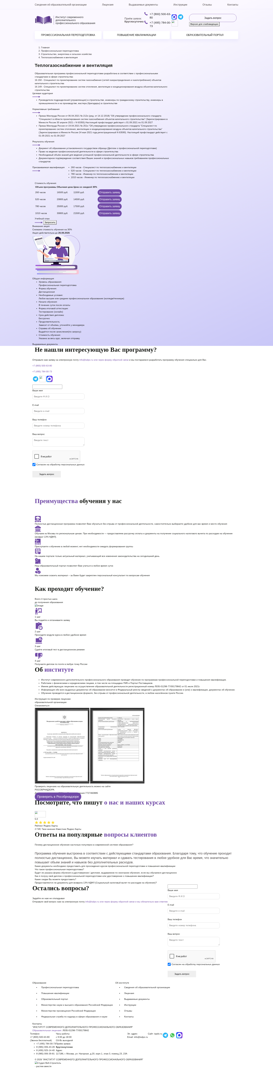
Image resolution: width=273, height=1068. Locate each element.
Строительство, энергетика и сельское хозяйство (66, 54)
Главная (45, 47)
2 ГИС (38, 829)
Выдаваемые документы (143, 4)
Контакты (232, 4)
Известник (61, 829)
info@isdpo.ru (86, 360)
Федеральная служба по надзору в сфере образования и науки (74, 1016)
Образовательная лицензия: (47, 1030)
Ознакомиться (42, 705)
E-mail (35, 405)
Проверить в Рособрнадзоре (58, 796)
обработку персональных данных (67, 464)
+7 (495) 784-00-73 (160, 24)
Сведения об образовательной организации (61, 4)
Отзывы (207, 4)
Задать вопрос (212, 18)
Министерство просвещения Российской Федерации (68, 1010)
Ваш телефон (39, 419)
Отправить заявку (109, 192)
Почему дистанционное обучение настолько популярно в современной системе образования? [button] (84, 844)
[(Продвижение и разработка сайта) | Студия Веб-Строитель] (48, 1063)
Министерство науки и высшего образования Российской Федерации (77, 1005)
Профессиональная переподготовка (68, 35)
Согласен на (60, 464)
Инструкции (180, 4)
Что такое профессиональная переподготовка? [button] (59, 869)
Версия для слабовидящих (204, 24)
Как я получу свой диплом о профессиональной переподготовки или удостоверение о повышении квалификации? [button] (94, 876)
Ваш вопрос (38, 434)
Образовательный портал (205, 35)
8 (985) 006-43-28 (45, 1047)
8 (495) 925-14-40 (45, 1050)
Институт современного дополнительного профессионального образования (75, 20)
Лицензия (107, 4)
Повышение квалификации (136, 35)
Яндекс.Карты (74, 829)
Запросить (50, 222)
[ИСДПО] (43, 20)
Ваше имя (37, 390)
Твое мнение (48, 829)
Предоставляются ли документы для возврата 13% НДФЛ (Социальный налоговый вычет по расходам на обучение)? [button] (96, 882)
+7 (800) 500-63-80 (160, 15)
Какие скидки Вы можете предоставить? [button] (55, 879)
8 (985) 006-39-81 (45, 1053)
